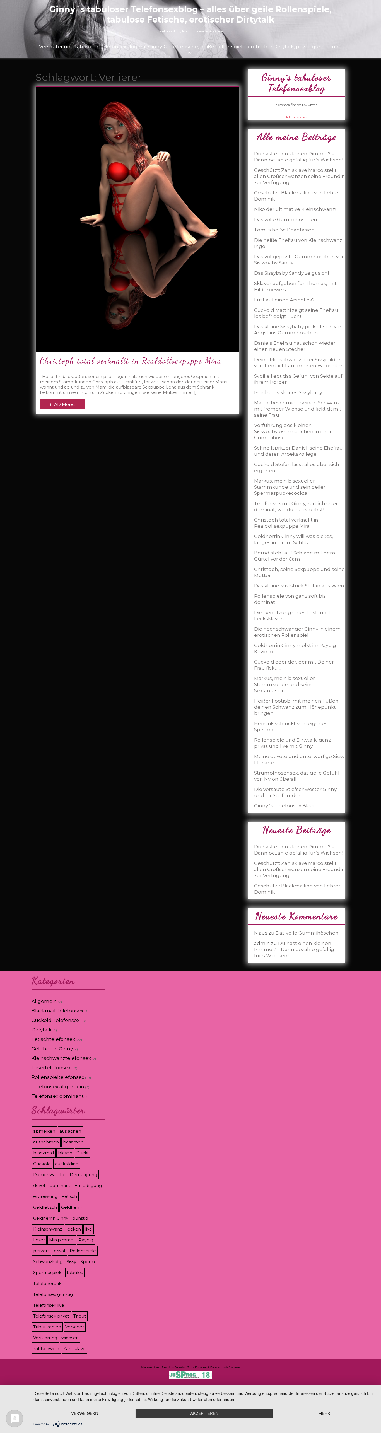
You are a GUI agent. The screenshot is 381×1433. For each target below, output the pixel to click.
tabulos (75, 1272)
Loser (39, 1240)
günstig (80, 1218)
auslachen (70, 1131)
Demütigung (83, 1174)
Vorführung (45, 1337)
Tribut (79, 1316)
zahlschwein (46, 1348)
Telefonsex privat (51, 1316)
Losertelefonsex (51, 1067)
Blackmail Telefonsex (57, 1011)
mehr (324, 1413)
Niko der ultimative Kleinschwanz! (295, 209)
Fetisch (69, 1196)
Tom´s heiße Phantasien (284, 230)
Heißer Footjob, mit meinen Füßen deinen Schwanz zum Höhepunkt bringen (296, 707)
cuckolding (66, 1163)
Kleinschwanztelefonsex (61, 1058)
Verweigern (84, 1413)
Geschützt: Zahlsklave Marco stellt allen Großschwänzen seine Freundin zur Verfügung (299, 176)
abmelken (44, 1131)
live (88, 1229)
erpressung (45, 1196)
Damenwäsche (49, 1174)
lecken (73, 1229)
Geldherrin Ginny (52, 1048)
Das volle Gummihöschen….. (288, 219)
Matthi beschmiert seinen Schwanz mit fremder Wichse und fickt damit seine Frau (297, 409)
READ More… (62, 404)
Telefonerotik (47, 1283)
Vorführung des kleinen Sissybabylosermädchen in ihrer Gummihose (293, 431)
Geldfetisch (45, 1207)
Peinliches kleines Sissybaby (288, 392)
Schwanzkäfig (47, 1261)
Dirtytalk (42, 1029)
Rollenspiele (83, 1250)
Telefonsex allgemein (58, 1086)
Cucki (82, 1152)
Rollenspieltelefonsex (58, 1077)
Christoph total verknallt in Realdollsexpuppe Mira (131, 361)
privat (60, 1250)
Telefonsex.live (297, 117)
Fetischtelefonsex (53, 1039)
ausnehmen (46, 1142)
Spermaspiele (48, 1272)
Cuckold (42, 1163)
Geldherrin (72, 1207)
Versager (74, 1327)
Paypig (86, 1240)
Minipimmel (61, 1240)
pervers (41, 1250)
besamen (73, 1142)
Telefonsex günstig (53, 1294)
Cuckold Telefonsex (55, 1020)
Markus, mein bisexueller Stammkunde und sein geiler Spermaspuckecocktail (289, 487)
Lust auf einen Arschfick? (284, 300)
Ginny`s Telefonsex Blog (284, 806)
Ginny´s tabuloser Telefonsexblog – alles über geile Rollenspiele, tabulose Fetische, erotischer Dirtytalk (190, 14)
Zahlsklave (74, 1348)
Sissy (71, 1261)
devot (39, 1185)
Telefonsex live (48, 1305)
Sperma (88, 1261)
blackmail (43, 1152)
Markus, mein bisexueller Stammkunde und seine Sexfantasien (284, 684)
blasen (65, 1152)
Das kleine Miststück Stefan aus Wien (299, 585)
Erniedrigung (88, 1185)
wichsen (70, 1337)
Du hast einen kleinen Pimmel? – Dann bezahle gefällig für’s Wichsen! (294, 949)
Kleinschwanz (47, 1229)
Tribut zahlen (47, 1327)
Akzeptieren (204, 1413)
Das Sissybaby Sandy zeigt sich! (291, 273)
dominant (60, 1185)
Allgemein (44, 1001)
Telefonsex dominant (58, 1096)
